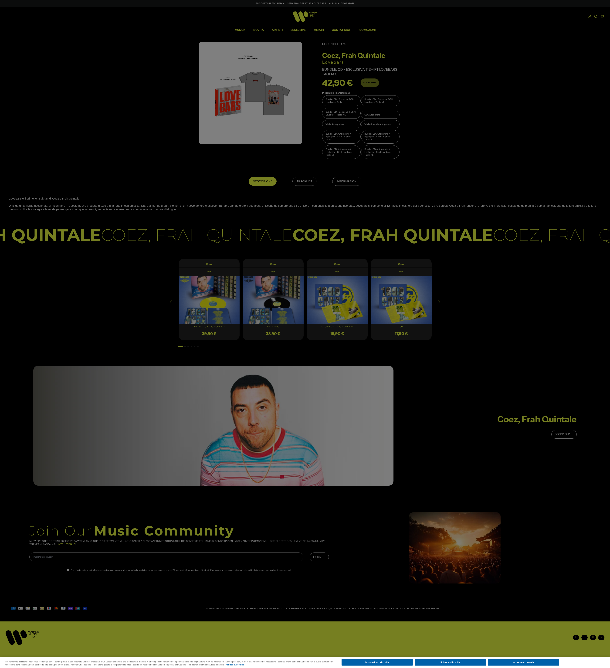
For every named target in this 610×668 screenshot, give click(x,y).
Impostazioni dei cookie (377, 662)
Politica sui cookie (235, 665)
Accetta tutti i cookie (523, 662)
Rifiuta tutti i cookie (450, 662)
